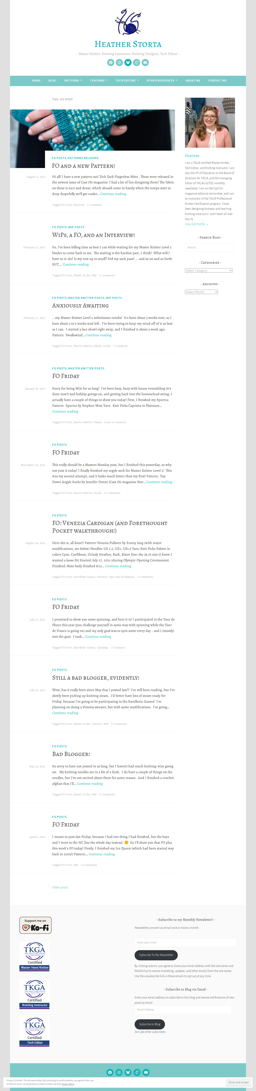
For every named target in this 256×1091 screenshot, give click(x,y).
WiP (94, 275)
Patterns (71, 80)
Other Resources (160, 80)
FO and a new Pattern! (83, 165)
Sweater (102, 577)
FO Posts (59, 158)
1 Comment (94, 205)
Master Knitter (83, 346)
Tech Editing (126, 80)
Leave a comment (115, 422)
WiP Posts (76, 227)
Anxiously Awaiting (80, 305)
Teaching (97, 80)
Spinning (102, 647)
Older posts (60, 887)
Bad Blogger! (71, 753)
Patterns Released (83, 158)
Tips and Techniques (122, 577)
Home (36, 80)
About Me (193, 80)
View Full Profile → (197, 224)
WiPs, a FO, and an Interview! (93, 234)
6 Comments (112, 493)
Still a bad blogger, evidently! (95, 677)
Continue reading (113, 193)
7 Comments (119, 724)
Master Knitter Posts (86, 298)
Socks (86, 275)
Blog (52, 80)
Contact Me (217, 80)
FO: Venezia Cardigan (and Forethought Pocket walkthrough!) (109, 526)
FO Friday (65, 375)
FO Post (67, 205)
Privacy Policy (68, 1084)
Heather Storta (128, 43)
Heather (192, 155)
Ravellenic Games (84, 577)
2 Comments (107, 275)
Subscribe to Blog (149, 1024)
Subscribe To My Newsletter (156, 955)
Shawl (77, 275)
